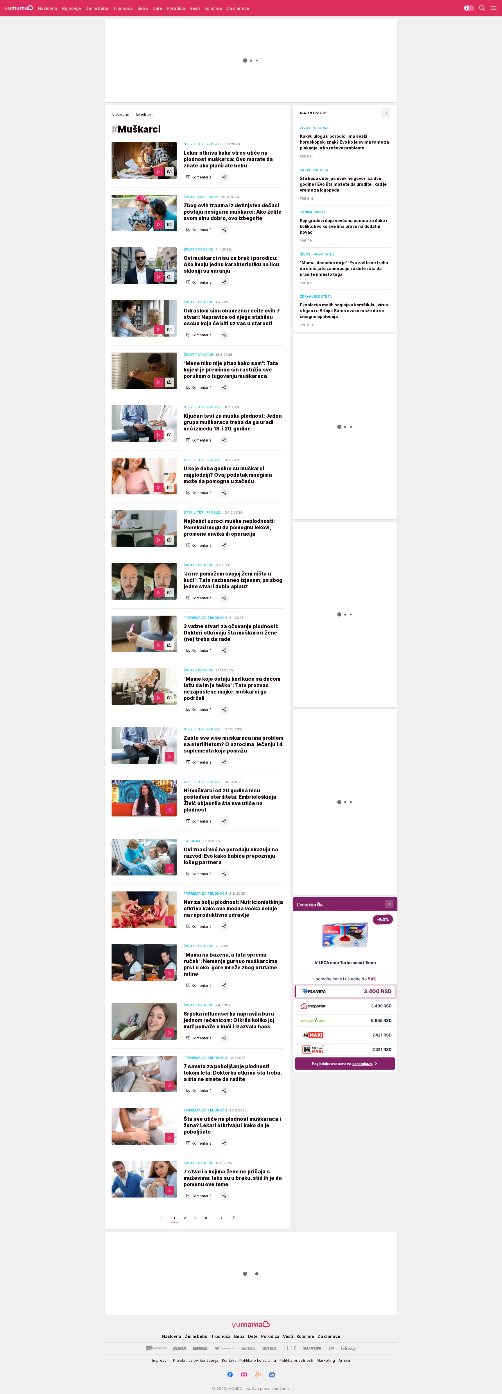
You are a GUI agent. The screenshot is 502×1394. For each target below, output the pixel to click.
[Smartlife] (312, 1348)
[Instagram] (244, 1374)
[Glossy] (348, 1348)
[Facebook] (230, 1374)
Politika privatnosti (296, 1360)
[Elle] (290, 1348)
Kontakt (229, 1360)
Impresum (161, 1360)
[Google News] (272, 1374)
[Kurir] (179, 1348)
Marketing (326, 1360)
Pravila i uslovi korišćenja (195, 1360)
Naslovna (120, 114)
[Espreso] (200, 1348)
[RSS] (258, 1374)
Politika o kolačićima (257, 1360)
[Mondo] (156, 1348)
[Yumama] (19, 8)
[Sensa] (269, 1348)
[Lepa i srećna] (248, 1348)
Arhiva (344, 1360)
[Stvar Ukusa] (224, 1348)
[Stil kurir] (331, 1348)
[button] (199, 177)
